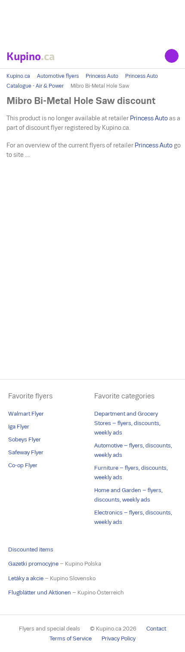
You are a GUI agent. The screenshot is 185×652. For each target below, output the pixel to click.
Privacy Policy (119, 638)
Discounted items (30, 549)
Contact (156, 628)
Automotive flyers (58, 76)
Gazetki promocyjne (33, 563)
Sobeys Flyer (24, 439)
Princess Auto (102, 76)
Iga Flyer (18, 426)
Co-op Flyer (22, 465)
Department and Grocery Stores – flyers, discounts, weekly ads (127, 423)
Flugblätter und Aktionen (39, 592)
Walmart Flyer (26, 413)
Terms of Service (70, 638)
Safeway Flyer (25, 452)
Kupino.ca (18, 76)
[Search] (172, 56)
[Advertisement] (92, 21)
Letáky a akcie (25, 578)
